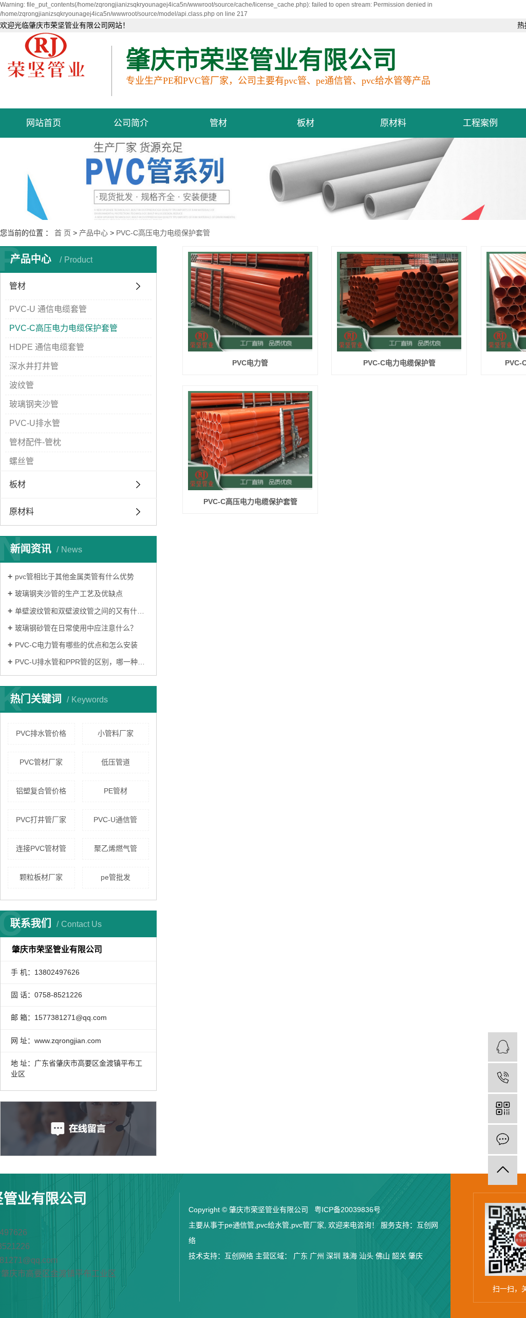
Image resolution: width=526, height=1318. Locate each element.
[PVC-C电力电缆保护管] (399, 301)
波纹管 (21, 385)
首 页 (62, 233)
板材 (305, 123)
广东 (300, 1256)
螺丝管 (21, 461)
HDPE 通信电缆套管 (46, 347)
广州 (317, 1256)
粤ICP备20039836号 (347, 1209)
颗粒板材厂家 (41, 877)
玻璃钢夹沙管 (34, 404)
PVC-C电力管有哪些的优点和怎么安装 (76, 645)
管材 (218, 123)
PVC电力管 (250, 363)
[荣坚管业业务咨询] (502, 1047)
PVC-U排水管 (34, 423)
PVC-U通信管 (115, 819)
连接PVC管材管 (41, 848)
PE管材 (115, 791)
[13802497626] (502, 1077)
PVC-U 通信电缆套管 (48, 309)
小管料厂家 (116, 733)
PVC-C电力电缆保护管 (399, 363)
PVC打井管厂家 (41, 819)
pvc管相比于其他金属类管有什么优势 (74, 576)
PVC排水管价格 (41, 733)
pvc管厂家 (307, 1225)
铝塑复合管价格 (41, 791)
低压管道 (115, 762)
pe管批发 (115, 877)
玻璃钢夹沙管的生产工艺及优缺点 (69, 593)
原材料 (393, 123)
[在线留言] (502, 1139)
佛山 (382, 1256)
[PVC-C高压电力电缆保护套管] (250, 441)
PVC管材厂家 (41, 762)
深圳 (333, 1256)
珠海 (350, 1256)
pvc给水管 (272, 1225)
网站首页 (43, 123)
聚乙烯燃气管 (115, 848)
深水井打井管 (34, 366)
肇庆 (415, 1256)
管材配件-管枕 (35, 442)
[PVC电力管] (250, 301)
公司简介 (131, 123)
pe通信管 (239, 1225)
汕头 (366, 1256)
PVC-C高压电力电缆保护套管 (163, 233)
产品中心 (93, 233)
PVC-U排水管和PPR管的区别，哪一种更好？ (82, 662)
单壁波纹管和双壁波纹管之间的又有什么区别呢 (82, 611)
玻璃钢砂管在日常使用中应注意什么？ (76, 628)
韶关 (399, 1256)
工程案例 (480, 123)
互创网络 (238, 1256)
